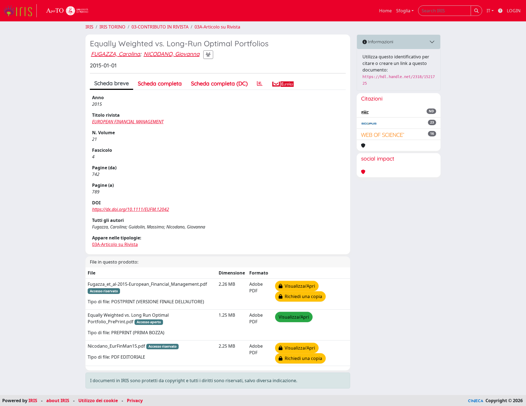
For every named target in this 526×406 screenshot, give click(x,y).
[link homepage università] (67, 10)
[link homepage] (20, 10)
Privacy (135, 401)
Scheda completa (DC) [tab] (219, 83)
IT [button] (488, 11)
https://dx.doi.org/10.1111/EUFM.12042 (130, 209)
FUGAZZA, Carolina (115, 53)
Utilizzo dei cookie (98, 401)
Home (385, 11)
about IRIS (57, 401)
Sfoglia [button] (403, 11)
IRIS (89, 27)
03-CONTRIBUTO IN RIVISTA (160, 27)
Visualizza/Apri (298, 286)
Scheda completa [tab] (160, 83)
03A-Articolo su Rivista (217, 27)
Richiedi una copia (302, 296)
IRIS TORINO (112, 27)
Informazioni (380, 41)
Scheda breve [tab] (111, 83)
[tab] (259, 83)
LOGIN (514, 11)
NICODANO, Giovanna (171, 53)
